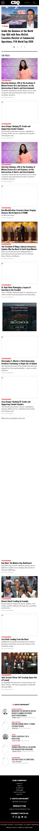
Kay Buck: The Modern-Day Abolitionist (16, 563)
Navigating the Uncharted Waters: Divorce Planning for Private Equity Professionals (24, 713)
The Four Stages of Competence (23, 759)
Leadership (16, 745)
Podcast (19, 794)
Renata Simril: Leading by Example (14, 601)
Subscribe (19, 790)
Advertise (19, 788)
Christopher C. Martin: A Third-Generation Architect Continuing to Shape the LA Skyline (19, 362)
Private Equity (17, 709)
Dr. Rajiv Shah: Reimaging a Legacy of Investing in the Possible (16, 288)
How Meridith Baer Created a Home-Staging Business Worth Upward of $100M (18, 211)
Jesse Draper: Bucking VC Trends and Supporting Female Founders (15, 127)
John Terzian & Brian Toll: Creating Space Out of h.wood (19, 678)
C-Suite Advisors (21, 704)
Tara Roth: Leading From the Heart (15, 639)
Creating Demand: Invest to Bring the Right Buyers (23, 725)
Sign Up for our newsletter (19, 809)
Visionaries (6, 80)
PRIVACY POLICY (11, 827)
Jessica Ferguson (8, 97)
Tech (13, 735)
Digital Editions (19, 792)
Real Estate (16, 722)
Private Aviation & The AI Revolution (20, 737)
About (19, 786)
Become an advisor (19, 802)
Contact (19, 783)
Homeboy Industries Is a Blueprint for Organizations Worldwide (24, 748)
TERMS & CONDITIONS (25, 827)
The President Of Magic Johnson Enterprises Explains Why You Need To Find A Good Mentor (19, 248)
